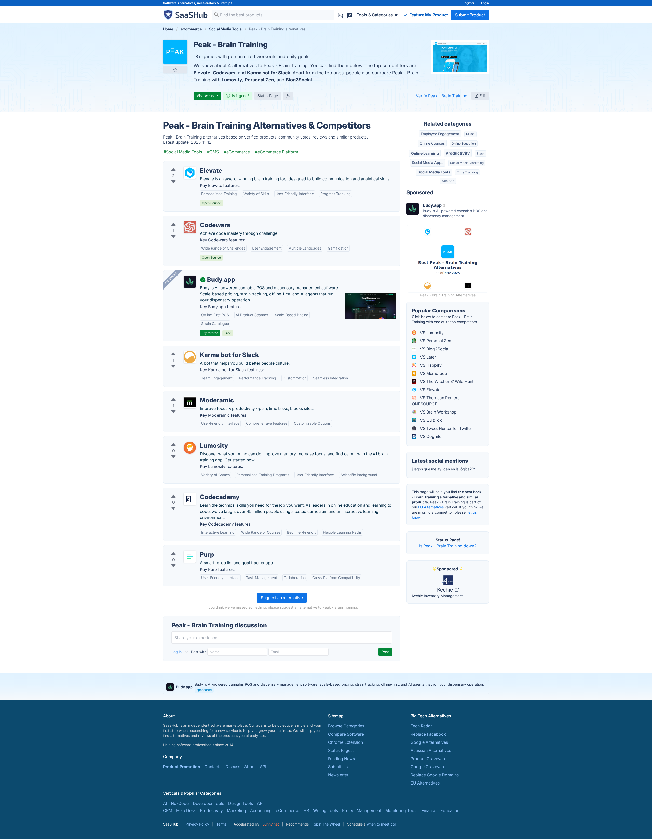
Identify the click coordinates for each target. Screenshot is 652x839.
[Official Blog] (288, 96)
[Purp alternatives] (190, 557)
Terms (221, 824)
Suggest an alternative (282, 597)
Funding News (341, 758)
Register (468, 3)
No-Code (180, 803)
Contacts (212, 766)
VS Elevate (429, 389)
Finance (429, 810)
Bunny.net (270, 824)
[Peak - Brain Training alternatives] (175, 52)
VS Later (427, 357)
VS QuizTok (430, 420)
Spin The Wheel (327, 824)
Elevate (202, 72)
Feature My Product (428, 14)
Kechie (445, 590)
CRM (167, 810)
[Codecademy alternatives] (190, 499)
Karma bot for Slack (268, 72)
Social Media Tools (434, 172)
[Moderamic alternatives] (190, 402)
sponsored (204, 690)
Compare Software (346, 734)
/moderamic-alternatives (190, 394)
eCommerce (287, 810)
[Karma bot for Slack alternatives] (190, 357)
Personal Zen (259, 79)
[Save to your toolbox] (175, 69)
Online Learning (425, 153)
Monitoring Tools (401, 810)
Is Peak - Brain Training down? (447, 545)
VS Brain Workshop (438, 412)
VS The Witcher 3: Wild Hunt (446, 381)
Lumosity (232, 79)
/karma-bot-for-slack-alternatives (199, 348)
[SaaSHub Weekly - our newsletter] (340, 14)
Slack (480, 153)
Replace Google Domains (435, 774)
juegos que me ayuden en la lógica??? (443, 469)
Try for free (210, 333)
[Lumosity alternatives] (190, 448)
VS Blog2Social (434, 348)
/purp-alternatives (184, 548)
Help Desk (186, 810)
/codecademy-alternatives (192, 490)
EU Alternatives (431, 507)
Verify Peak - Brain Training (441, 95)
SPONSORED (171, 278)
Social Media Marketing (467, 163)
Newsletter (338, 774)
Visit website (207, 95)
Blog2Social (299, 79)
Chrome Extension (345, 742)
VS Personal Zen (435, 340)
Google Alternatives (429, 742)
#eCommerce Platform (276, 151)
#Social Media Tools (183, 151)
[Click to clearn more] (326, 687)
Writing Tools (325, 810)
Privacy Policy (197, 824)
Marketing (236, 810)
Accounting (261, 810)
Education (449, 810)
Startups (226, 3)
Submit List (338, 766)
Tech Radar (421, 725)
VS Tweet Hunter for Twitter (445, 428)
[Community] (350, 14)
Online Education (464, 143)
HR (306, 810)
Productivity (458, 153)
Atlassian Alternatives (431, 750)
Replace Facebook (428, 734)
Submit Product (470, 14)
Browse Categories (346, 725)
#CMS (213, 151)
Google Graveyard (428, 766)
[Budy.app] (190, 282)
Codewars (224, 72)
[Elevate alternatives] (190, 173)
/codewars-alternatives (189, 219)
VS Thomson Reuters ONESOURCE (435, 400)
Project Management (361, 810)
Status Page (267, 95)
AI (165, 803)
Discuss (232, 766)
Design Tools (240, 803)
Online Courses (432, 143)
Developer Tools (208, 803)
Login (485, 3)
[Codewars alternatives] (190, 227)
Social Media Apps (427, 162)
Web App (447, 181)
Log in (177, 652)
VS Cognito (430, 436)
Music (470, 134)
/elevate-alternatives (186, 164)
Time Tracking (467, 172)
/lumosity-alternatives (187, 439)
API (263, 766)
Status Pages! (341, 750)
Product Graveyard (429, 758)
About (250, 766)
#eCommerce (237, 151)
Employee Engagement (440, 134)
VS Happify (430, 365)
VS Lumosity (431, 332)
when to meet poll (381, 824)
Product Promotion (181, 766)
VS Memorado (433, 373)
